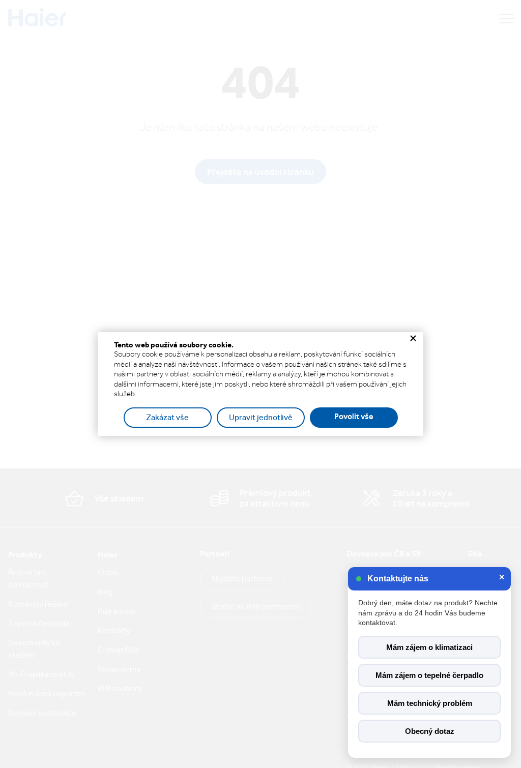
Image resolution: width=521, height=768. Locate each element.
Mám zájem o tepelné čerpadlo (429, 675)
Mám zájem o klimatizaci (429, 647)
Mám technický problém (429, 703)
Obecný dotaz (429, 731)
